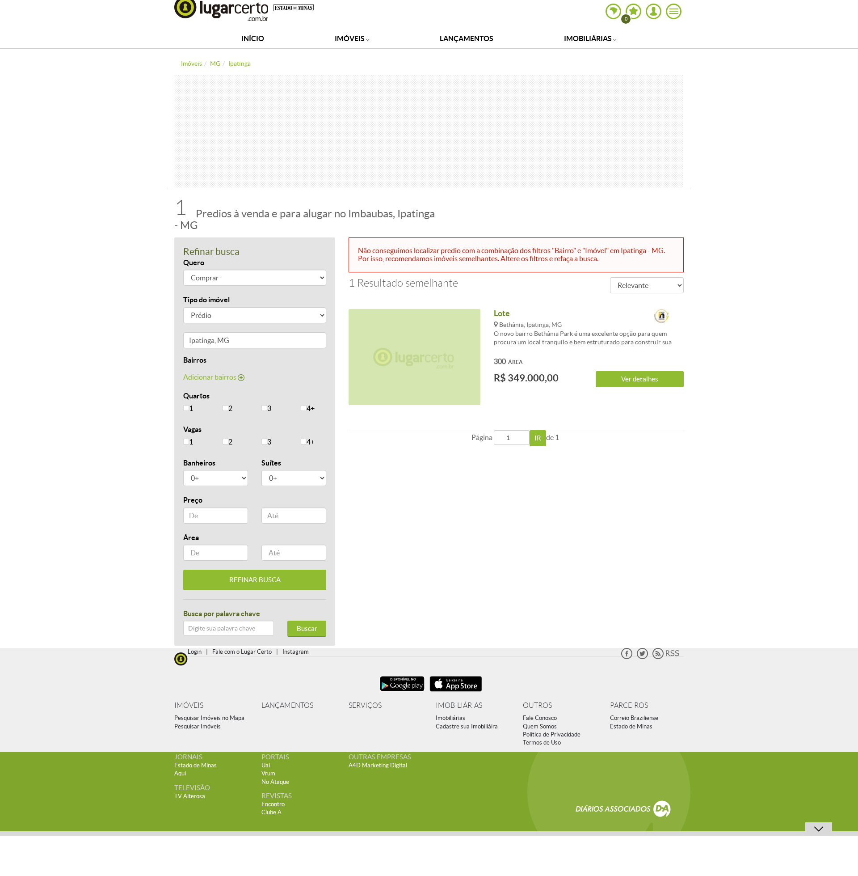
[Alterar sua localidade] (613, 11)
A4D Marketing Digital (378, 765)
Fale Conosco (540, 718)
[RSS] (665, 657)
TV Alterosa (189, 796)
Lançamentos (466, 38)
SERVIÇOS (365, 705)
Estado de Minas (631, 726)
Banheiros (199, 463)
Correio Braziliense (634, 718)
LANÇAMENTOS (287, 705)
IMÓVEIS (188, 705)
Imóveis (350, 38)
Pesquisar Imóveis (197, 726)
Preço (192, 500)
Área (191, 537)
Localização (202, 342)
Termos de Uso (542, 742)
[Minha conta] (653, 11)
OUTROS (537, 705)
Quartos (196, 396)
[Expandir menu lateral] (673, 11)
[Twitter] (642, 657)
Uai (265, 765)
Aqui (180, 773)
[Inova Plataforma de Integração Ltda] (661, 317)
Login (195, 651)
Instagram (295, 651)
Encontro (273, 804)
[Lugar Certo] (181, 658)
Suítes (271, 463)
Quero (193, 262)
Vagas (192, 429)
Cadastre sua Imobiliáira (467, 726)
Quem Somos (540, 726)
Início (252, 38)
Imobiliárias (588, 38)
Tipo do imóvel (206, 300)
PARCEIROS (629, 705)
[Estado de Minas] (293, 7)
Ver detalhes (639, 379)
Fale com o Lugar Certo (242, 651)
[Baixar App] (402, 692)
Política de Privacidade (551, 734)
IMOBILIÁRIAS (459, 705)
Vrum (268, 773)
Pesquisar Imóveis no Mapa (209, 718)
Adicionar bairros (210, 377)
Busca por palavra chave (221, 613)
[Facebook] (626, 657)
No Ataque (275, 782)
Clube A (271, 812)
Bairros (194, 360)
